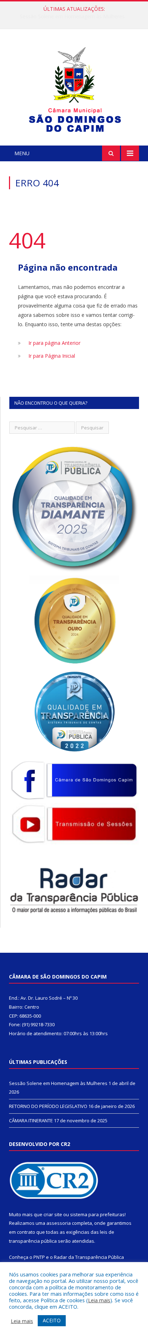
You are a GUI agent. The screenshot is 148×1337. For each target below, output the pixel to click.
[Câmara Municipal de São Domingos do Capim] (74, 88)
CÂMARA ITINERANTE (31, 1120)
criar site (52, 1214)
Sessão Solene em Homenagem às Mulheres (58, 1083)
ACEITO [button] (52, 1320)
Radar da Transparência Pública (89, 1257)
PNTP (39, 1257)
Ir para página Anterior (54, 342)
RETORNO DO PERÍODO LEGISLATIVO (72, 16)
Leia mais (99, 1300)
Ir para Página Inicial (51, 355)
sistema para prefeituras (97, 1214)
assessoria (58, 1223)
